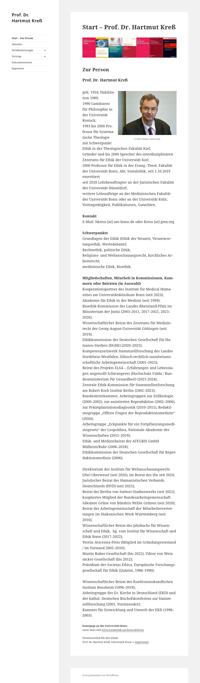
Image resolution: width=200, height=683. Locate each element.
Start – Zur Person (22, 38)
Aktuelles (17, 44)
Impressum (18, 68)
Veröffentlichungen (22, 50)
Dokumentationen (22, 62)
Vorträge (16, 56)
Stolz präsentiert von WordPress (100, 675)
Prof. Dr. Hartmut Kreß (27, 17)
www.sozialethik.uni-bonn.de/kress (123, 630)
